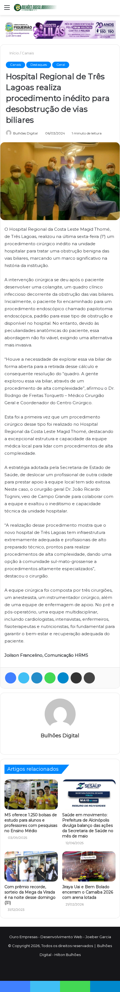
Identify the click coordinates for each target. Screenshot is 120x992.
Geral (60, 64)
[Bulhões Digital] (36, 7)
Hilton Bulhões (67, 954)
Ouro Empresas (23, 937)
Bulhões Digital (25, 133)
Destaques (38, 64)
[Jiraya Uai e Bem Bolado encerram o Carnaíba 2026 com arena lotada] (89, 866)
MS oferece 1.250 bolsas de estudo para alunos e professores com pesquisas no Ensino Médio (30, 822)
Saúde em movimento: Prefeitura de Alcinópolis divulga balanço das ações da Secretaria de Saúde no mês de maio (87, 825)
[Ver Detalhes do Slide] (60, 30)
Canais (28, 53)
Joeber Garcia (98, 937)
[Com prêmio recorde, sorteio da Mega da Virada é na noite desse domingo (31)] (31, 866)
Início (14, 53)
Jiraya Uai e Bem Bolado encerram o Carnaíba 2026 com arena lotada (87, 892)
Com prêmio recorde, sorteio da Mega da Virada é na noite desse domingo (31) (30, 894)
